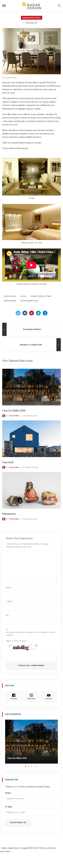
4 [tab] (34, 766)
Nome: (8, 793)
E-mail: (8, 806)
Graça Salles (14, 416)
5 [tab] (37, 766)
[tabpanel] (31, 742)
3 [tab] (31, 766)
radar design (10, 301)
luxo (24, 296)
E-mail (9, 601)
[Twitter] (18, 313)
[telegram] (45, 313)
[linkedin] (38, 313)
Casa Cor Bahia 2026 (13, 410)
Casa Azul (7, 462)
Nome (9, 588)
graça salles (10, 296)
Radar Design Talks (31, 18)
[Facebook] (24, 313)
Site (7, 615)
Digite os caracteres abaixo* (16, 641)
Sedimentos (9, 514)
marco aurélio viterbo (42, 296)
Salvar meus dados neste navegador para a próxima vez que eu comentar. (30, 633)
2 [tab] (28, 766)
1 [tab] (25, 766)
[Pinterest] (31, 313)
